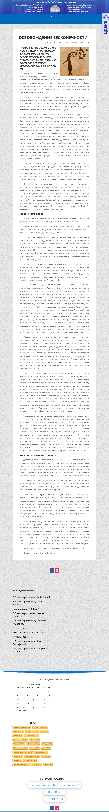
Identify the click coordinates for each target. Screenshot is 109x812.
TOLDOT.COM (54, 799)
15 (38, 699)
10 (49, 695)
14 (33, 699)
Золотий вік (33, 744)
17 (49, 699)
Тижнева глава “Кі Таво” (26, 608)
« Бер (18, 711)
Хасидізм (47, 744)
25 (18, 707)
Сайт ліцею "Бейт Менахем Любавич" (54, 785)
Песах (46, 748)
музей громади (32, 756)
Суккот (46, 756)
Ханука (35, 739)
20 (28, 703)
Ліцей (44, 731)
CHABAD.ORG (54, 792)
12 (23, 699)
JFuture (34, 748)
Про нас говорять (21, 764)
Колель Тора (19, 636)
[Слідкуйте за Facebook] (52, 570)
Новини (73, 42)
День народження (22, 727)
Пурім (17, 760)
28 (33, 707)
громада (31, 731)
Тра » (25, 711)
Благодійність (40, 727)
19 (23, 703)
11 (18, 699)
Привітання (30, 760)
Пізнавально (83, 42)
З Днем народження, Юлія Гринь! (31, 597)
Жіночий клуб (20, 739)
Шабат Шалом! (21, 628)
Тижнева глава (40, 752)
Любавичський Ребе (22, 752)
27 (28, 707)
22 (38, 703)
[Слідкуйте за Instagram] (57, 570)
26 (23, 707)
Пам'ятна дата (20, 748)
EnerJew (37, 764)
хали (48, 764)
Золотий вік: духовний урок (28, 632)
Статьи (18, 756)
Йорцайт (19, 744)
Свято (18, 735)
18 (18, 703)
